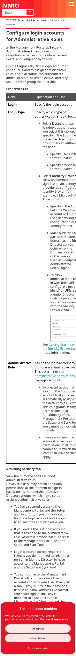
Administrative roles (37, 20)
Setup (21, 20)
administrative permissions (55, 376)
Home (13, 19)
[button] (30, 12)
